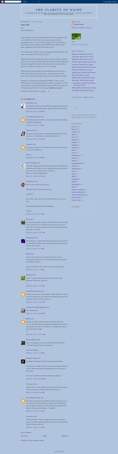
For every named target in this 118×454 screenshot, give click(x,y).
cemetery (74, 147)
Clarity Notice (76, 197)
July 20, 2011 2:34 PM (35, 125)
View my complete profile (82, 27)
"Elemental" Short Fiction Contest (82, 54)
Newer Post (24, 436)
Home (45, 436)
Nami (73, 187)
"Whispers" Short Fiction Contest (82, 70)
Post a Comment (26, 432)
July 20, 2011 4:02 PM (35, 139)
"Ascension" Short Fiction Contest (82, 65)
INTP (73, 176)
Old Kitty (29, 275)
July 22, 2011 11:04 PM (35, 302)
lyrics (73, 137)
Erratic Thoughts (31, 163)
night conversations (78, 189)
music (73, 174)
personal (74, 140)
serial (73, 134)
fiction (74, 129)
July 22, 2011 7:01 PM (35, 286)
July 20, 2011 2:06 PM (35, 111)
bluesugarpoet (30, 238)
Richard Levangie (31, 358)
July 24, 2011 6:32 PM (35, 392)
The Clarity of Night (59, 10)
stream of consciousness (79, 195)
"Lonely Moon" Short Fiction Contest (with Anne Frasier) (83, 84)
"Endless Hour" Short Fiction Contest (83, 78)
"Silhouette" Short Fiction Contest (82, 59)
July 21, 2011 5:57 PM (35, 214)
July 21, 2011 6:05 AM (35, 176)
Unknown (29, 144)
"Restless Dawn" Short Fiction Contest (84, 72)
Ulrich (74, 181)
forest (73, 150)
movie (74, 171)
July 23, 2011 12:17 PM (35, 334)
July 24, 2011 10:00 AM (36, 379)
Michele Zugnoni (31, 340)
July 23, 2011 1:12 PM (35, 353)
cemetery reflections (78, 192)
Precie (28, 219)
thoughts (74, 145)
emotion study (76, 200)
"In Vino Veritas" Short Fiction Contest (84, 62)
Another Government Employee (36, 307)
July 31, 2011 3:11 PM (35, 427)
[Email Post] (48, 91)
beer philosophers (77, 163)
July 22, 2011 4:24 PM (35, 249)
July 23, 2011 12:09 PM (35, 313)
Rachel (28, 254)
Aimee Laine (30, 130)
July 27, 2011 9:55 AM (35, 411)
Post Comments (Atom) (37, 440)
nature (74, 153)
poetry (74, 127)
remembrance (76, 155)
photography (76, 184)
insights (74, 142)
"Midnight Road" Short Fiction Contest (84, 88)
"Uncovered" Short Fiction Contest (82, 57)
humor (74, 161)
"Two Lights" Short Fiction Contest (83, 90)
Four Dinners (30, 181)
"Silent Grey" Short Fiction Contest (83, 80)
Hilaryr (28, 319)
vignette (74, 132)
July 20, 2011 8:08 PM (35, 158)
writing (74, 158)
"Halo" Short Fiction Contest (81, 75)
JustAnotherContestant (33, 117)
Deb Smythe (30, 103)
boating (74, 166)
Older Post (65, 436)
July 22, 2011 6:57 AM (35, 232)
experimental (76, 168)
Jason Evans (79, 24)
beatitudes (75, 179)
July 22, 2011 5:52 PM (35, 270)
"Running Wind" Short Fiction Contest (84, 67)
